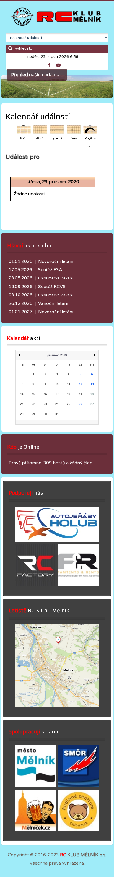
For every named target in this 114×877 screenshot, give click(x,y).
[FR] (78, 584)
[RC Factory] (35, 584)
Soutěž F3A (50, 270)
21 (22, 404)
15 (33, 394)
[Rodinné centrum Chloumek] (78, 829)
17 (57, 394)
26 (80, 404)
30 (45, 414)
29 (33, 414)
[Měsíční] (40, 129)
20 (92, 394)
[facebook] (51, 64)
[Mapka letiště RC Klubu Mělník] (57, 706)
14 (22, 394)
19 (80, 394)
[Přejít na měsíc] (90, 129)
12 (80, 384)
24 (57, 404)
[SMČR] (78, 785)
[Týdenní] (57, 129)
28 (22, 414)
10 (57, 384)
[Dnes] (74, 129)
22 (33, 404)
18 (68, 394)
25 (68, 404)
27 (92, 404)
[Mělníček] (35, 829)
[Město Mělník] (35, 785)
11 (68, 384)
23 (45, 404)
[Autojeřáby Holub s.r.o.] (57, 540)
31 (57, 414)
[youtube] (59, 64)
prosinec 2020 (57, 355)
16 (45, 394)
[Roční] (24, 129)
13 (92, 384)
